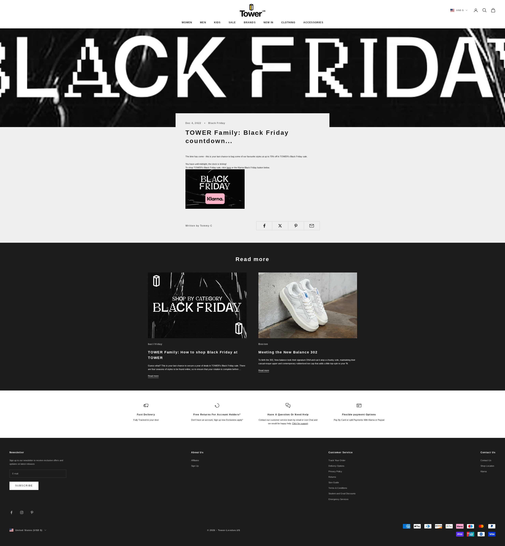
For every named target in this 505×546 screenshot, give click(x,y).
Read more (153, 376)
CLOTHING (288, 22)
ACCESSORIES (313, 22)
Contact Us (486, 460)
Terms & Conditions (337, 488)
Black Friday (216, 123)
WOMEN (187, 22)
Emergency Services (338, 499)
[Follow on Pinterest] (32, 512)
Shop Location (487, 466)
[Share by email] (312, 225)
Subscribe (24, 485)
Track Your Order (336, 460)
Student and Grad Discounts (342, 493)
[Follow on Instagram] (22, 512)
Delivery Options (336, 466)
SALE (232, 22)
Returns (332, 477)
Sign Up (195, 466)
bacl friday (155, 344)
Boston (263, 344)
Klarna (484, 471)
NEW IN (268, 22)
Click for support (300, 423)
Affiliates (195, 460)
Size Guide (333, 482)
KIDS (217, 22)
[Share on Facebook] (264, 225)
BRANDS (250, 22)
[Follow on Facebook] (11, 512)
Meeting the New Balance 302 (288, 352)
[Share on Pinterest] (296, 225)
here (229, 167)
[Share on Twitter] (280, 225)
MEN (203, 22)
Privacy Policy (335, 471)
